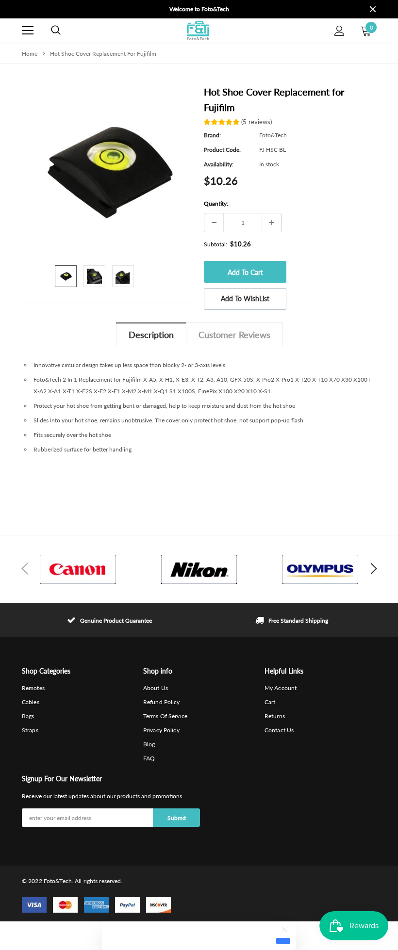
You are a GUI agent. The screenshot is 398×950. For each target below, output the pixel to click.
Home (29, 53)
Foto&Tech (273, 135)
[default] (283, 941)
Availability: (218, 164)
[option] (199, 9)
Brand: (212, 135)
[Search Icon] (56, 30)
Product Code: (222, 149)
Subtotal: (215, 244)
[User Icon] (339, 31)
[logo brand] (77, 569)
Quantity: (216, 203)
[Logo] (198, 30)
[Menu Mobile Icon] (27, 30)
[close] (373, 9)
